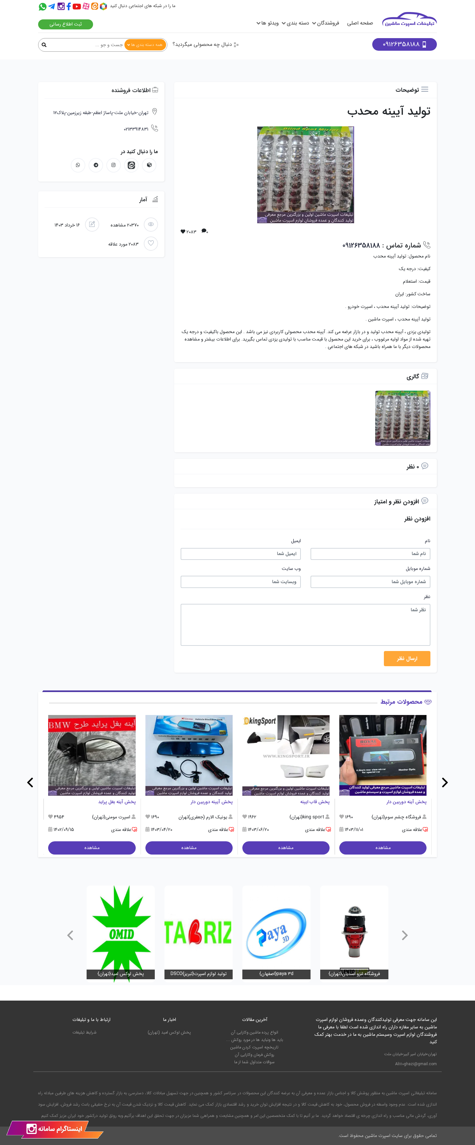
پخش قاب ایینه (315, 802)
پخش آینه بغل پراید (117, 802)
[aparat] (86, 7)
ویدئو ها (270, 23)
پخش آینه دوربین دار (406, 802)
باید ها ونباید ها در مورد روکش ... (254, 1040)
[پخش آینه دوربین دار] (383, 755)
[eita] (131, 165)
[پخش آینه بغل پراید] (91, 755)
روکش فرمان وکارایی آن (254, 1055)
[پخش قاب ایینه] (286, 755)
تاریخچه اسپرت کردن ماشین (254, 1047)
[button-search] (44, 45)
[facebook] (69, 7)
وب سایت (291, 568)
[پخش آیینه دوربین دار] (189, 755)
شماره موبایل (418, 568)
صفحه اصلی (360, 23)
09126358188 (401, 44)
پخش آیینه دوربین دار (212, 802)
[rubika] (104, 7)
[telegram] (51, 7)
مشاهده (383, 848)
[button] (445, 782)
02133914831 (136, 129)
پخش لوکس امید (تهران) (169, 1032)
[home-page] (409, 22)
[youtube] (77, 7)
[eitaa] (95, 7)
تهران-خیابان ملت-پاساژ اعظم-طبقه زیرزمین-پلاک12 (100, 113)
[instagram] (60, 7)
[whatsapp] (78, 165)
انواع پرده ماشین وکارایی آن (254, 1032)
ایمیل (296, 541)
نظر (427, 597)
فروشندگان (328, 23)
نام (427, 541)
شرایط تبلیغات (84, 1032)
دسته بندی (298, 23)
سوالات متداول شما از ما (254, 1062)
